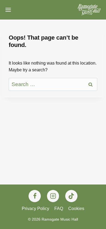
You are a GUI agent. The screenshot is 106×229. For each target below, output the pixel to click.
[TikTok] (71, 196)
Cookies (76, 208)
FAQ (58, 208)
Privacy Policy (35, 208)
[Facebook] (35, 196)
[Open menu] (8, 10)
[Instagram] (53, 196)
